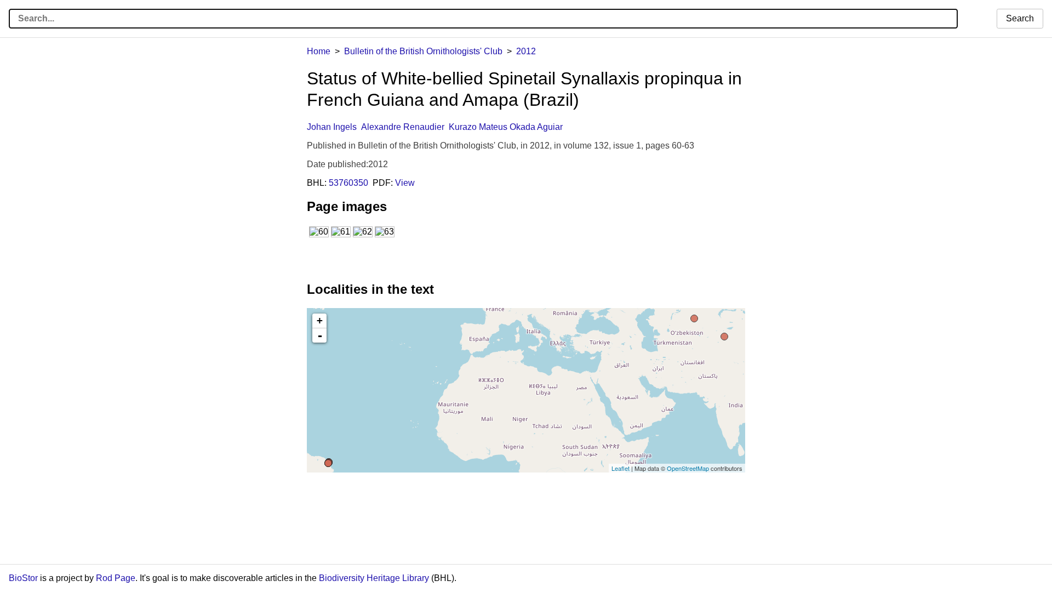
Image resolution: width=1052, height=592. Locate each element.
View (405, 182)
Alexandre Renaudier (402, 127)
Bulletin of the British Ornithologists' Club (423, 51)
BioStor (23, 578)
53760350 (348, 182)
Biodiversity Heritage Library (374, 578)
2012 (526, 51)
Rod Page (115, 578)
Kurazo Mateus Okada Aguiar (506, 127)
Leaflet (620, 468)
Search (1020, 18)
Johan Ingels (332, 127)
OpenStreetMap (688, 468)
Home (318, 51)
